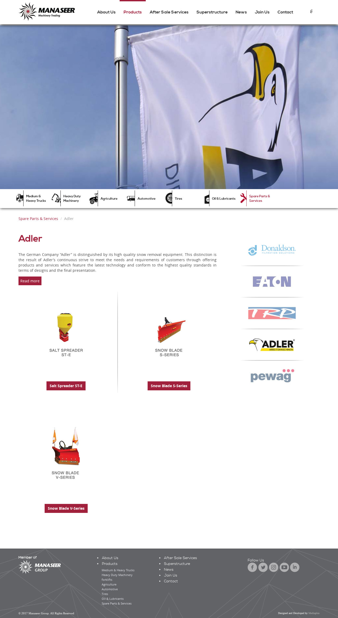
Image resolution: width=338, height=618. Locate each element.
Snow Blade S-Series (169, 385)
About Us (106, 12)
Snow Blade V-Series (66, 508)
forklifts (107, 580)
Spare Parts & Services (259, 198)
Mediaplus (314, 613)
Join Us (262, 12)
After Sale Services (169, 12)
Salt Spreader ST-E (66, 385)
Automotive (147, 199)
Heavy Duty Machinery (72, 198)
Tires (178, 199)
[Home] (48, 11)
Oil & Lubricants (224, 199)
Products (133, 12)
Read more (30, 280)
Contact (285, 12)
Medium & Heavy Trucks (36, 198)
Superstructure (212, 12)
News (241, 12)
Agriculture (109, 199)
